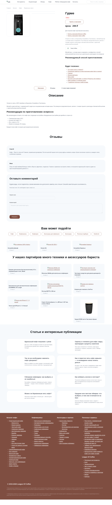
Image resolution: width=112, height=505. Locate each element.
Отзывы (52, 88)
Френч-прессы (38, 441)
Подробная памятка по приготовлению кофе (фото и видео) (85, 71)
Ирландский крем (73, 75)
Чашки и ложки (64, 437)
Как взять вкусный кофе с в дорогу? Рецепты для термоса (84, 78)
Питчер (64, 425)
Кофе (50, 2)
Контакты (75, 2)
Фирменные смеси (28, 8)
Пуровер (37, 435)
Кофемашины (23, 234)
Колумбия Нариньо (79, 248)
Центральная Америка (19, 431)
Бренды (87, 476)
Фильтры (64, 429)
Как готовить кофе (90, 466)
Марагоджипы (16, 425)
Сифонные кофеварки (41, 429)
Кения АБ (44, 248)
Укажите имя (13, 194)
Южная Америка (17, 435)
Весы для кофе (64, 433)
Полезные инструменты (92, 460)
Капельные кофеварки (41, 443)
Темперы (65, 423)
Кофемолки (63, 431)
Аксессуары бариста (65, 421)
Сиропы (61, 435)
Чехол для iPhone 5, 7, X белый (18, 305)
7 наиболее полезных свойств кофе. (78, 82)
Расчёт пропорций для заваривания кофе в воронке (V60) (93, 427)
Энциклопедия (33, 2)
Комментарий (13, 202)
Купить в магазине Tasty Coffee (76, 35)
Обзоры (42, 2)
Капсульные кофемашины (42, 421)
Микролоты (15, 423)
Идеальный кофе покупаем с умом (38, 341)
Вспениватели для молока (70, 427)
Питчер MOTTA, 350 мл (48, 291)
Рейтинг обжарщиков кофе (62, 2)
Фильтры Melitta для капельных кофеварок (55, 273)
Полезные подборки (82, 234)
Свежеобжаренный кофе (17, 449)
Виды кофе (71, 77)
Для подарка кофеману (66, 443)
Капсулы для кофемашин (17, 462)
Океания (14, 437)
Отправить (15, 216)
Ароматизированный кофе (17, 457)
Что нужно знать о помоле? (75, 69)
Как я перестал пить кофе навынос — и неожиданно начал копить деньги (88, 360)
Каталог (15, 8)
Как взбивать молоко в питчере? (87, 377)
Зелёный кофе (13, 460)
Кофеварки (35, 234)
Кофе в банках (13, 466)
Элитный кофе (16, 427)
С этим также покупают (69, 88)
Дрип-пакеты (13, 464)
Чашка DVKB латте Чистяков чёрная (86, 319)
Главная (9, 8)
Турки (36, 433)
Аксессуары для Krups (41, 427)
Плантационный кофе (16, 421)
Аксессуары (68, 234)
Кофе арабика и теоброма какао (77, 80)
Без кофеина (13, 451)
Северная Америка (18, 429)
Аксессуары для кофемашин (51, 234)
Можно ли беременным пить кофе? (38, 393)
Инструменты (21, 2)
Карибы (14, 433)
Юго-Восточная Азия (18, 443)
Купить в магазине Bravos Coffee (77, 34)
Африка (14, 439)
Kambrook (96, 234)
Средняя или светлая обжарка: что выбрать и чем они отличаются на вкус (88, 396)
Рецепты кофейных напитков (93, 472)
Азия (13, 441)
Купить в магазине (75, 22)
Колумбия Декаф (13, 248)
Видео (86, 474)
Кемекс (36, 431)
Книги (61, 441)
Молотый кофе (14, 453)
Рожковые (37, 425)
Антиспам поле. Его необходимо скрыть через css (22, 187)
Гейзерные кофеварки (41, 445)
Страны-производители (92, 470)
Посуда (61, 439)
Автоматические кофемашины (43, 423)
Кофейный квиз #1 (90, 443)
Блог (86, 462)
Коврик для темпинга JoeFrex (84, 289)
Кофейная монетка (90, 449)
